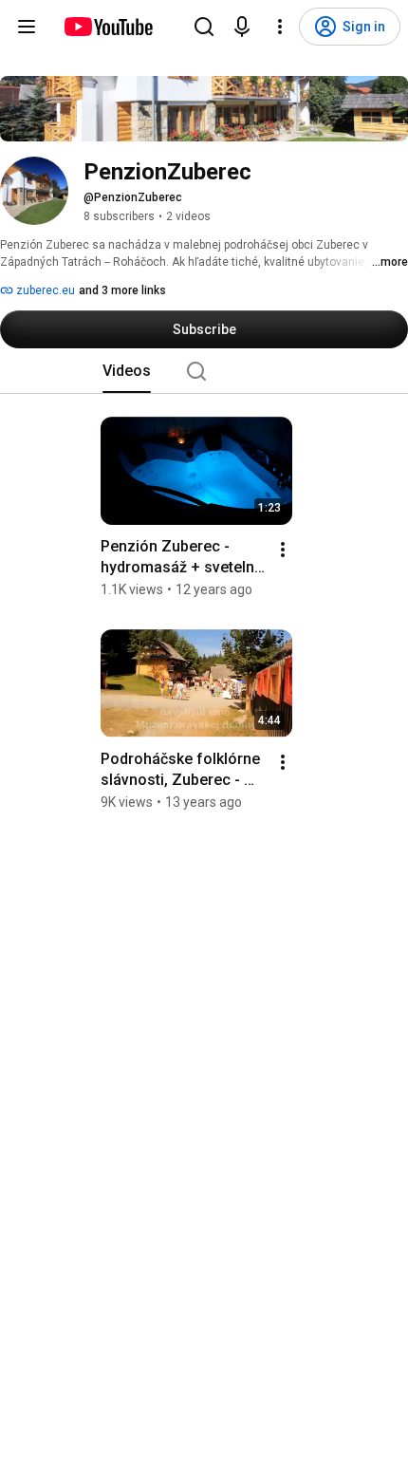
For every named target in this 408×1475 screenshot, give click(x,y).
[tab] (126, 371)
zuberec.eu (44, 290)
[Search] (204, 26)
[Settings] (280, 26)
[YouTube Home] (107, 26)
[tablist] (204, 371)
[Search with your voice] (242, 27)
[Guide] (26, 26)
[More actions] (283, 550)
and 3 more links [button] (122, 290)
